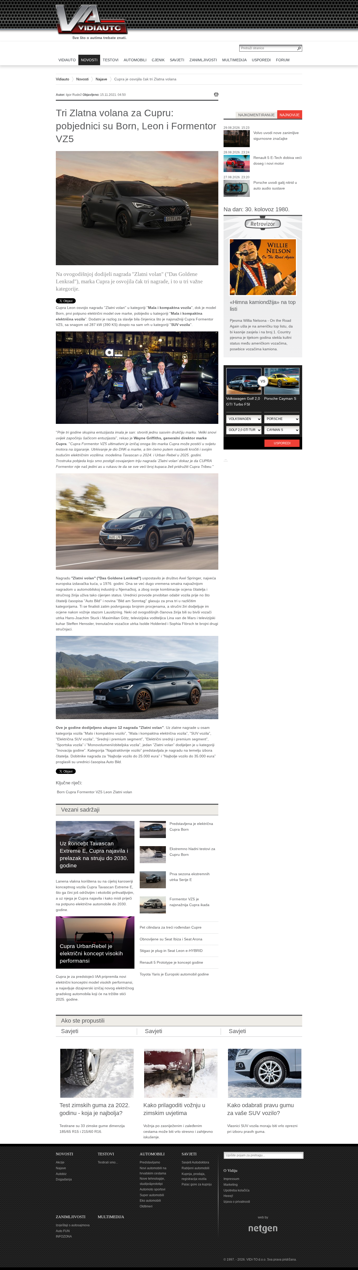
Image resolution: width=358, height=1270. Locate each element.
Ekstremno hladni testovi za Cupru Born (192, 852)
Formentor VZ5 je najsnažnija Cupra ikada (189, 902)
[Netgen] (263, 1229)
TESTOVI (106, 1154)
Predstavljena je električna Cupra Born (191, 826)
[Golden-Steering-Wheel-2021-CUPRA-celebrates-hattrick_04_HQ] (137, 521)
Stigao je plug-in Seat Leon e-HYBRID (171, 951)
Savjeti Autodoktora (195, 1162)
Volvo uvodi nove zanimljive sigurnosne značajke (276, 136)
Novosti (82, 79)
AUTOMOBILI (152, 1154)
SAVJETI (189, 1154)
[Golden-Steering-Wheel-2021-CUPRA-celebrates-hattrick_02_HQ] (137, 677)
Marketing (231, 1184)
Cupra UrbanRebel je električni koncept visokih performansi (91, 953)
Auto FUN (63, 1231)
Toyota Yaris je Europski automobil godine (174, 974)
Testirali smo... (108, 1162)
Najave (101, 79)
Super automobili (152, 1195)
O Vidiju (230, 1170)
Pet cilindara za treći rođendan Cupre (171, 927)
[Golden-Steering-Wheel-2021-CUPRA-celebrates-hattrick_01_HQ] (137, 377)
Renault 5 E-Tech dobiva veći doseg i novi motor (277, 160)
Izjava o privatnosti (237, 1202)
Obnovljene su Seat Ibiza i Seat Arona (171, 939)
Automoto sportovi (152, 1189)
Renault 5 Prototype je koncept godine (171, 962)
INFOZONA (64, 1236)
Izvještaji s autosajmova (73, 1225)
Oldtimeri (146, 1206)
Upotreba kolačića (236, 1190)
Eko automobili (150, 1200)
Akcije (60, 1162)
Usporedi (282, 443)
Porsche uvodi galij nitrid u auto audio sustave (275, 185)
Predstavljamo (150, 1162)
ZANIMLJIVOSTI (70, 1217)
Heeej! (228, 1196)
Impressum (231, 1179)
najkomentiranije (256, 115)
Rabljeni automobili (195, 1168)
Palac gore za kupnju (197, 1184)
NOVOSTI (64, 1154)
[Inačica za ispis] (216, 94)
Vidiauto (62, 79)
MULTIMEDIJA (111, 1217)
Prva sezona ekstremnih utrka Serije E (190, 877)
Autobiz (61, 1174)
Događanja (64, 1179)
